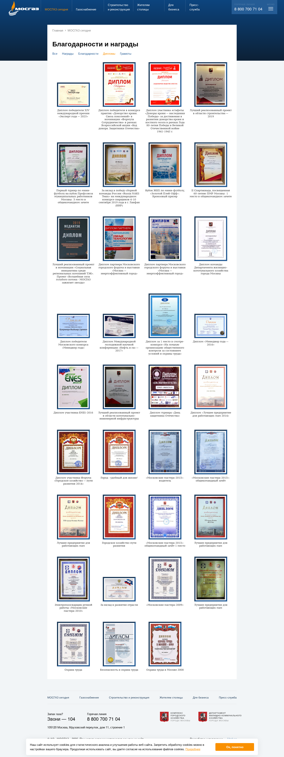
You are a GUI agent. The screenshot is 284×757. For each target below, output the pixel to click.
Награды (68, 53)
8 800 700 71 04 (248, 9)
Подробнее (192, 749)
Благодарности (88, 53)
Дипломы (109, 53)
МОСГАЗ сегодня (58, 697)
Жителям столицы (171, 697)
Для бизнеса (201, 697)
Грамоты (125, 53)
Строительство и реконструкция (129, 697)
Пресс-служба (228, 697)
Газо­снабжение (89, 697)
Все (54, 53)
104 (71, 718)
